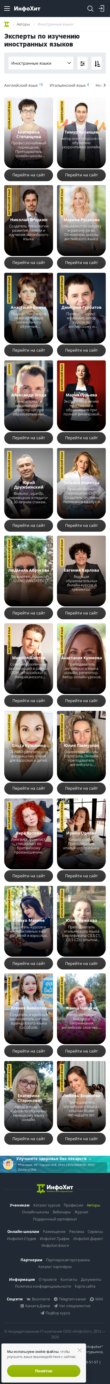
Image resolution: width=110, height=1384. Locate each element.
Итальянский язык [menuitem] (69, 85)
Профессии (73, 1205)
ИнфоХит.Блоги (55, 1245)
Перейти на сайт (28, 175)
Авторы (93, 1205)
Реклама (76, 1231)
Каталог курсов (46, 1205)
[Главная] (6, 24)
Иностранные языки (31, 63)
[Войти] (101, 8)
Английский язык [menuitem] (23, 85)
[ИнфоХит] (27, 9)
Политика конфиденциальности (43, 1286)
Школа (9, 369)
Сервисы (95, 1231)
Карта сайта (85, 1286)
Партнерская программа (68, 1259)
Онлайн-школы (35, 1211)
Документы (91, 1279)
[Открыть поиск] (90, 8)
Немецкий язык (9, 1076)
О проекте (48, 1279)
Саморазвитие (62, 111)
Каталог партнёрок (55, 1266)
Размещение (54, 1231)
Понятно (43, 1371)
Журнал (81, 1211)
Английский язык (9, 202)
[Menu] (7, 8)
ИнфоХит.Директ (88, 1238)
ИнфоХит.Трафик (55, 1238)
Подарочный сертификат (55, 1219)
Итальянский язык (9, 115)
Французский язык (9, 991)
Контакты (68, 1279)
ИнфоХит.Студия (21, 1238)
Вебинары (62, 1211)
